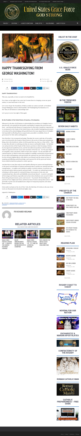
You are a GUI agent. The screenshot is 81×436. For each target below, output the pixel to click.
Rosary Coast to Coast (16, 1)
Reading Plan (68, 250)
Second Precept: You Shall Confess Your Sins (72, 206)
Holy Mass (68, 154)
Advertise (72, 434)
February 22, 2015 (71, 259)
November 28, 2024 (8, 81)
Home (62, 434)
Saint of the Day (60, 23)
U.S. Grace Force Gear (44, 1)
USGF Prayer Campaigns (8, 204)
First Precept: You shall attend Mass (72, 199)
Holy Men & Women (71, 263)
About (66, 434)
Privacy (77, 434)
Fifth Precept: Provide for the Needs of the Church (71, 230)
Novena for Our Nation (31, 1)
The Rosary (69, 169)
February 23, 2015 (71, 251)
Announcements (13, 203)
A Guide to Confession (27, 23)
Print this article (45, 79)
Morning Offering (70, 132)
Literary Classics (70, 271)
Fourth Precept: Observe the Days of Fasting (72, 221)
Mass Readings (50, 23)
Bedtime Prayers (70, 177)
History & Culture (71, 256)
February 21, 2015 (71, 266)
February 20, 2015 (71, 274)
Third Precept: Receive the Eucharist (71, 214)
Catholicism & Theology (72, 248)
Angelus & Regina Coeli (72, 162)
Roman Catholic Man (58, 1)
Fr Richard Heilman (8, 79)
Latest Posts (22, 203)
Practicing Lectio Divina (72, 147)
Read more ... (68, 184)
